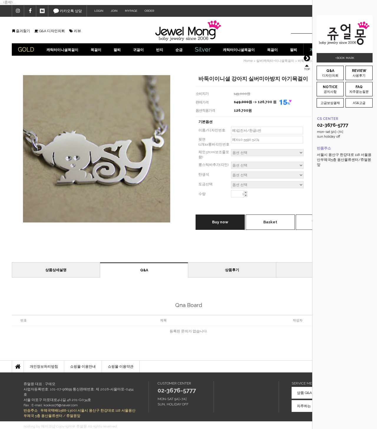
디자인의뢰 (330, 73)
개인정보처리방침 (44, 366)
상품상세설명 (56, 270)
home (248, 61)
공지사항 (330, 89)
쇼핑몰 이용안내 (83, 366)
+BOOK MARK (344, 58)
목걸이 (96, 50)
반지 (159, 50)
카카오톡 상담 (70, 11)
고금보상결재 (330, 103)
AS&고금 (359, 103)
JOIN (114, 10)
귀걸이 (138, 50)
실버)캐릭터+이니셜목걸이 (275, 61)
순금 (179, 50)
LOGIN (98, 10)
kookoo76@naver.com (61, 405)
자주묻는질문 (359, 89)
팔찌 (117, 50)
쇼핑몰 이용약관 (120, 366)
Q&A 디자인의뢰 (51, 31)
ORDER (149, 10)
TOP (307, 68)
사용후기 (359, 73)
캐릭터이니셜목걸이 (62, 50)
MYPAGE (131, 10)
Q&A (144, 270)
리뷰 (77, 31)
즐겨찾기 (22, 31)
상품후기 (232, 270)
